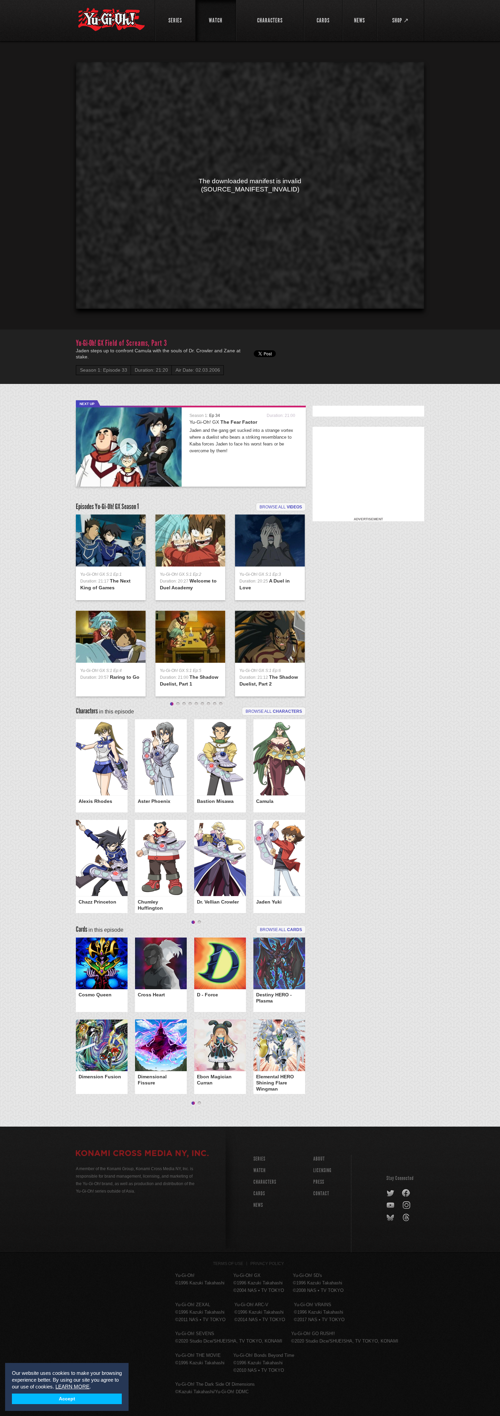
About (319, 1159)
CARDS (259, 1193)
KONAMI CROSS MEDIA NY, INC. (142, 1154)
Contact (321, 1193)
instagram (407, 1205)
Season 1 (130, 506)
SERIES (259, 1159)
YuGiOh (111, 19)
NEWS (258, 1205)
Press (318, 1182)
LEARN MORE (72, 1386)
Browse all (281, 507)
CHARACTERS (264, 1182)
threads (407, 1218)
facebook (406, 1193)
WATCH (259, 1170)
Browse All (281, 929)
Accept (67, 1398)
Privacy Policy (267, 1263)
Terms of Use (228, 1263)
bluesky (391, 1218)
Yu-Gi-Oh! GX (223, 422)
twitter (390, 1193)
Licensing (322, 1170)
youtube (391, 1205)
